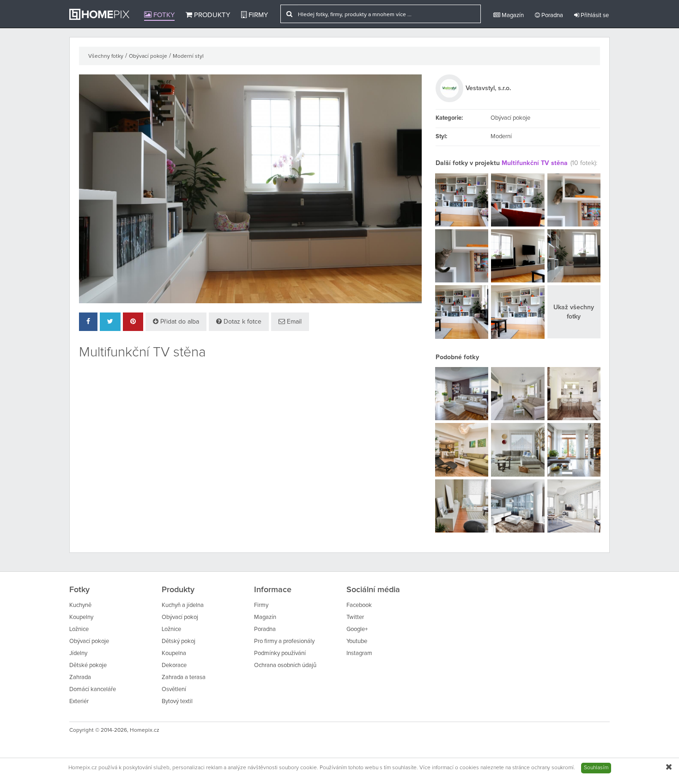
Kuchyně (80, 605)
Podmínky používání (280, 653)
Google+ (357, 629)
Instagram (359, 653)
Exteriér (79, 701)
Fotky (163, 15)
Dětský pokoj (178, 641)
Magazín (512, 15)
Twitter (355, 617)
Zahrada (80, 677)
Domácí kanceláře (92, 689)
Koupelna (174, 653)
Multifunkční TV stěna (535, 163)
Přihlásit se (594, 15)
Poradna (551, 15)
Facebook (359, 605)
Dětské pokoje (88, 665)
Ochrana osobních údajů (285, 665)
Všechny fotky (105, 56)
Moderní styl (188, 56)
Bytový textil (177, 701)
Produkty (211, 15)
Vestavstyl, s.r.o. (488, 88)
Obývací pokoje (148, 56)
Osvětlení (174, 689)
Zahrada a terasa (184, 677)
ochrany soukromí (552, 768)
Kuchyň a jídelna (183, 605)
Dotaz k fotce (241, 322)
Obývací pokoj (180, 617)
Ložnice (79, 629)
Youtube (356, 641)
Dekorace (174, 665)
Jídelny (78, 653)
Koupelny (81, 617)
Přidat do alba (178, 322)
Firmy (257, 15)
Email (293, 322)
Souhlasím (596, 768)
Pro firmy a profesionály (284, 641)
